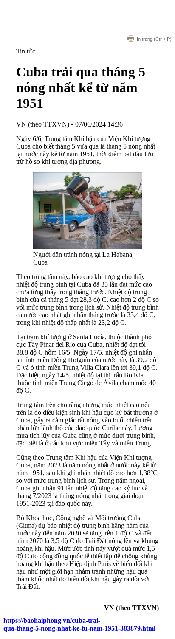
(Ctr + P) (154, 39)
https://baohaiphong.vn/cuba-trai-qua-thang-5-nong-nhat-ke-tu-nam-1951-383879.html (79, 624)
